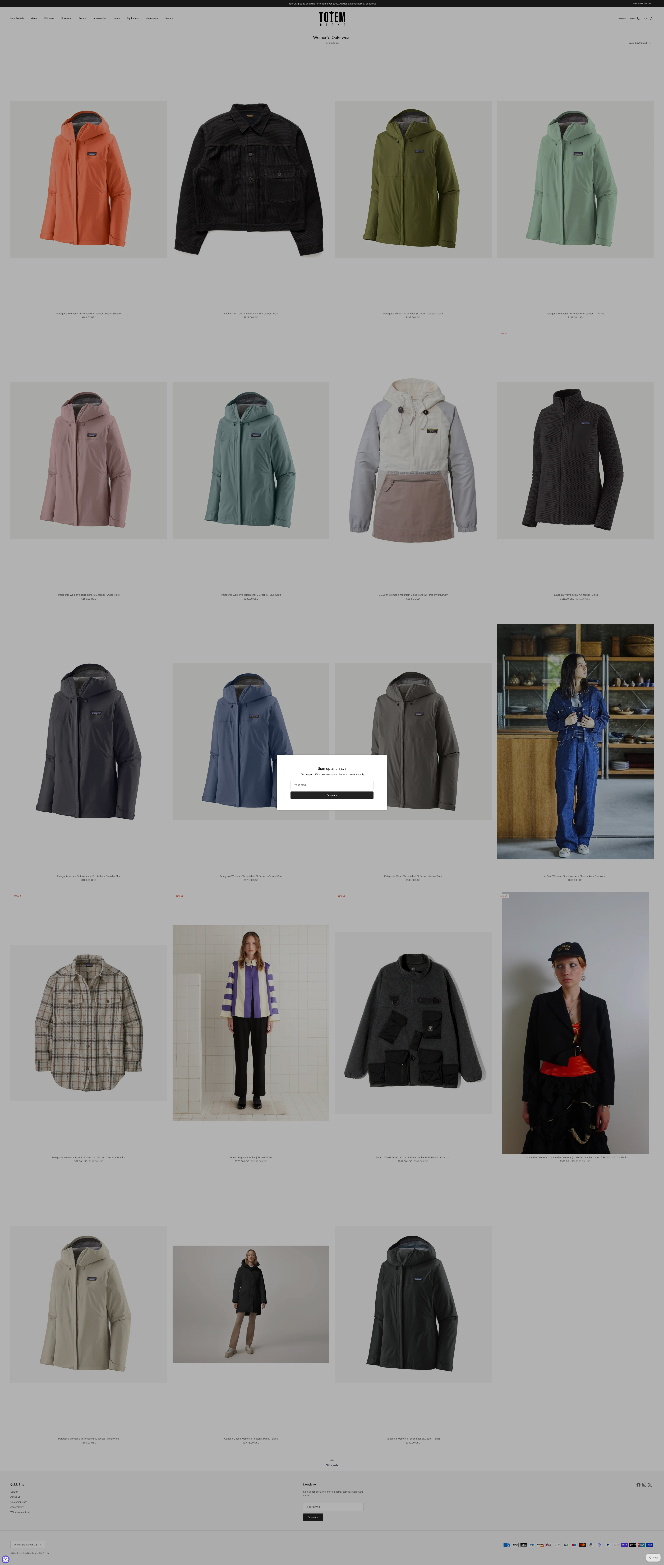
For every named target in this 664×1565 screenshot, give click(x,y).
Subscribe (332, 795)
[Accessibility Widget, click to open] (6, 1559)
